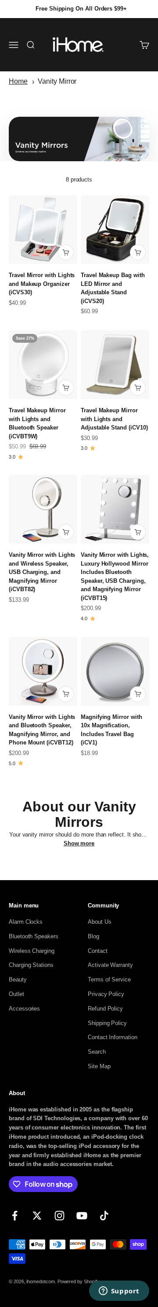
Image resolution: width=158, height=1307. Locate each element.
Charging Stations (31, 965)
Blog (93, 936)
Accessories (24, 1008)
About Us (99, 921)
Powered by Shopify (78, 1281)
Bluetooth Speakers (33, 936)
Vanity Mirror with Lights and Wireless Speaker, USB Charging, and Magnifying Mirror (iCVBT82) (42, 572)
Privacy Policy (106, 994)
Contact (98, 951)
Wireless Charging (31, 951)
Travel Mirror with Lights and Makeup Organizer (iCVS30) (42, 284)
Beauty (18, 979)
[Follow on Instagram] (59, 1216)
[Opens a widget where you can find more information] (119, 1292)
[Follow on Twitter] (37, 1216)
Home (18, 81)
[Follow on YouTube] (82, 1216)
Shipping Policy (107, 1023)
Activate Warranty (110, 965)
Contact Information (112, 1037)
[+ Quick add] (66, 252)
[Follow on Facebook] (15, 1216)
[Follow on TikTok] (104, 1216)
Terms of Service (109, 979)
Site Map (99, 1066)
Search (97, 1051)
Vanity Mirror (57, 81)
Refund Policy (105, 1008)
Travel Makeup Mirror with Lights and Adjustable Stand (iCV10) (114, 419)
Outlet (16, 994)
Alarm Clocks (26, 921)
